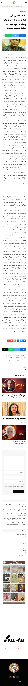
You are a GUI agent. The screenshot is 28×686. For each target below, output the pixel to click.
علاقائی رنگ (24, 548)
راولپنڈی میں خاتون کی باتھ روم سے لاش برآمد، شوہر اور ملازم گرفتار (14, 419)
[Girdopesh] (14, 2)
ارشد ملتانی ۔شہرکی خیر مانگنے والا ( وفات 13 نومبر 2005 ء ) (8, 359)
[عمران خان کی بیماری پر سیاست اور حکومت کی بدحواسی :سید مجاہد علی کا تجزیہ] (14, 385)
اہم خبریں (24, 550)
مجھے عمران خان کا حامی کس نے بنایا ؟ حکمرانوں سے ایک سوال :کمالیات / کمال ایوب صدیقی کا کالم (14, 519)
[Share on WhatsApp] (8, 35)
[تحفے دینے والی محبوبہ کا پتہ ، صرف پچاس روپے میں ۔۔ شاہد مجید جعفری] (14, 45)
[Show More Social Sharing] (3, 35)
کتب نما (24, 543)
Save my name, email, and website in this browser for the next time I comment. (14, 486)
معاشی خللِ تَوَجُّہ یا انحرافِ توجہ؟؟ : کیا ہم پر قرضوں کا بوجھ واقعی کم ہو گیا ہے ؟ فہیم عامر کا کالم (14, 523)
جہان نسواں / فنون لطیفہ (21, 534)
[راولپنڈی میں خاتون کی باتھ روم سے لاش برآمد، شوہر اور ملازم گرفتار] (14, 409)
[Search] (2, 2)
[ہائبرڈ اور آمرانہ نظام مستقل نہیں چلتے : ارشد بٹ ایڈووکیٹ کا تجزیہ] (14, 432)
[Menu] (26, 2)
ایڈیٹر (25, 32)
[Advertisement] (14, 618)
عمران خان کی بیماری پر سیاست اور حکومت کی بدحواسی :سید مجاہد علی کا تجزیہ (14, 396)
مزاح (25, 553)
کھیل (25, 546)
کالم (25, 541)
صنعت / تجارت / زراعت (22, 555)
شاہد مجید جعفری (23, 11)
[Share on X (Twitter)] (15, 35)
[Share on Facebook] (22, 35)
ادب (25, 539)
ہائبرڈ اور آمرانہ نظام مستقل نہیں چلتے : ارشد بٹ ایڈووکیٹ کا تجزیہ (14, 442)
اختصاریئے (24, 537)
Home (25, 6)
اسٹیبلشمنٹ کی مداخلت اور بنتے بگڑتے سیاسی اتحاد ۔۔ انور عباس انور (20, 359)
